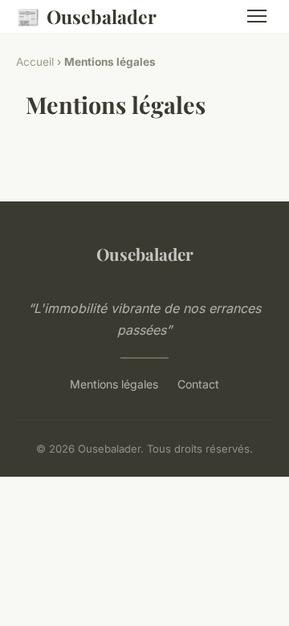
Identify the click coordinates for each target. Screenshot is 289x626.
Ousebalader (86, 16)
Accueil (35, 61)
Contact (198, 384)
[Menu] (257, 16)
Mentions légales (114, 384)
